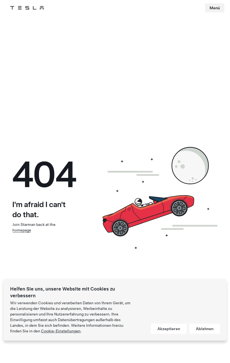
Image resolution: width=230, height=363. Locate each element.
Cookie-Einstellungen (61, 331)
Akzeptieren (168, 328)
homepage (21, 230)
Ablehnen (204, 328)
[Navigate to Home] (27, 7)
